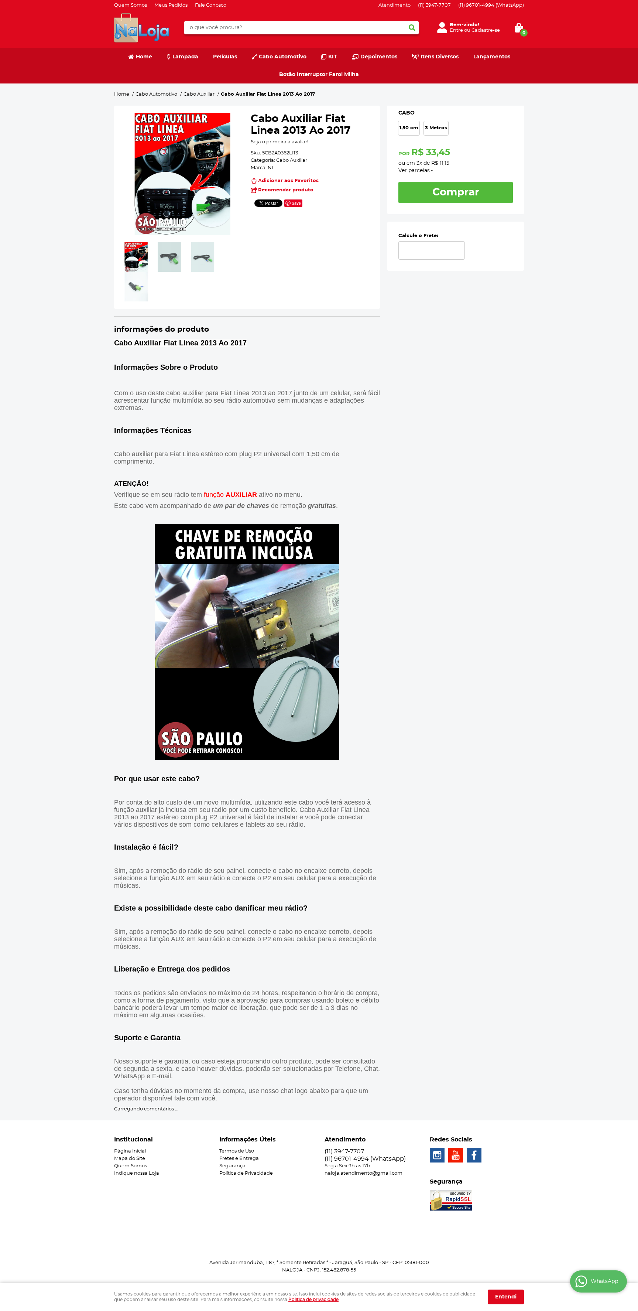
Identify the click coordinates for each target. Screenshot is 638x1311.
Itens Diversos (440, 56)
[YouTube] (455, 1155)
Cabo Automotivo (282, 56)
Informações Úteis (247, 1140)
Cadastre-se (485, 30)
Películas (225, 56)
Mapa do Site (129, 1158)
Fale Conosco (210, 5)
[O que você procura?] (412, 27)
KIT (332, 56)
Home (144, 56)
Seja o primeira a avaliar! (279, 142)
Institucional (133, 1140)
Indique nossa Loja (136, 1173)
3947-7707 (434, 5)
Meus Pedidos (171, 5)
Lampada (185, 56)
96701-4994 (491, 5)
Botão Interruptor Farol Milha (319, 74)
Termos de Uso (236, 1151)
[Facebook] (474, 1155)
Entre (456, 30)
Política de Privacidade (246, 1173)
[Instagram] (437, 1155)
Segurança (232, 1166)
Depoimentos (378, 56)
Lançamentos (491, 56)
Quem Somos (130, 5)
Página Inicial (130, 1151)
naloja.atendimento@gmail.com (363, 1173)
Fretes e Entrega (239, 1158)
